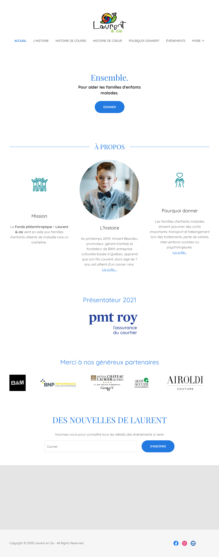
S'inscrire (158, 446)
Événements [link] (175, 41)
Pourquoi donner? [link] (144, 41)
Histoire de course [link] (71, 41)
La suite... (109, 269)
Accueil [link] (20, 41)
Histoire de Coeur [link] (107, 41)
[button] (198, 40)
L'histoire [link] (41, 41)
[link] (109, 22)
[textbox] (90, 446)
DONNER (109, 107)
